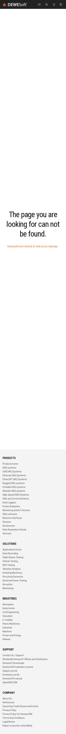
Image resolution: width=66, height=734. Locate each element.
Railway (6, 639)
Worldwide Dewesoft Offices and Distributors (25, 659)
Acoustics (7, 584)
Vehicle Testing (10, 561)
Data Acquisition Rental (14, 529)
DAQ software (10, 514)
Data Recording (10, 553)
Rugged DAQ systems (14, 483)
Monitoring (8, 588)
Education (8, 616)
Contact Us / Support (13, 655)
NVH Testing (9, 565)
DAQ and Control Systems (16, 498)
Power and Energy (12, 635)
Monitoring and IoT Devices (16, 510)
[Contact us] (39, 4)
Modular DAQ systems (14, 491)
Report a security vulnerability (17, 725)
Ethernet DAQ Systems (14, 475)
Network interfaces (12, 518)
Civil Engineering (11, 612)
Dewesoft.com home (19, 246)
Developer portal (11, 674)
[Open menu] (60, 4)
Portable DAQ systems (14, 487)
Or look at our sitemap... (46, 246)
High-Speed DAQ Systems (16, 494)
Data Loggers (9, 502)
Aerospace (8, 604)
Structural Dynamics (13, 576)
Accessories (9, 525)
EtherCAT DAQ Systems (15, 479)
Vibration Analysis (12, 569)
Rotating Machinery (12, 572)
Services (7, 533)
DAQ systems (9, 467)
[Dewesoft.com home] (15, 4)
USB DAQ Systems (12, 471)
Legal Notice (9, 721)
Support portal (10, 671)
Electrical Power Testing (15, 580)
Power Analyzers (11, 506)
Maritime (7, 631)
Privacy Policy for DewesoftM (17, 714)
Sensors (7, 522)
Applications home (12, 549)
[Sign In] (54, 4)
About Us (7, 698)
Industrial (7, 627)
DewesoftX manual (12, 678)
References (8, 702)
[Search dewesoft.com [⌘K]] (46, 4)
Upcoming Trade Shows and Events (20, 706)
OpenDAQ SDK (10, 682)
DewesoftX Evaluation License (18, 667)
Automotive (9, 608)
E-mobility (8, 620)
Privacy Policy (9, 710)
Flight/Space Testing (13, 557)
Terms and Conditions (14, 718)
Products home (10, 464)
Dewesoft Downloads (13, 663)
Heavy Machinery (11, 623)
